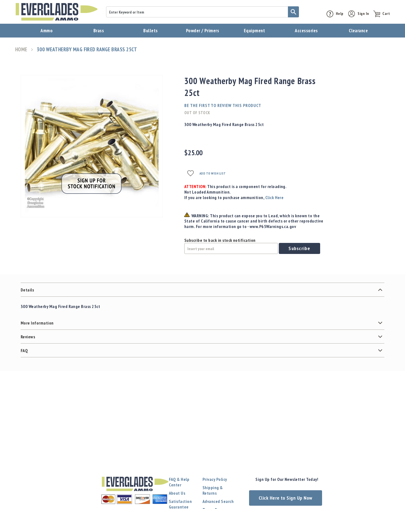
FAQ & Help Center (179, 481)
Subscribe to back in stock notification (220, 240)
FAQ (24, 350)
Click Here (274, 197)
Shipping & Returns (212, 490)
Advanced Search (218, 501)
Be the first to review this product (222, 105)
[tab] (202, 290)
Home (21, 49)
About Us (177, 493)
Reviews (28, 336)
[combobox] (202, 11)
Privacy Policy (214, 479)
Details (27, 290)
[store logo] (56, 12)
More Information (37, 323)
